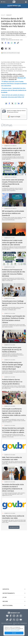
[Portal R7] (14, 1)
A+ (6, 48)
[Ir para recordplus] (7, 619)
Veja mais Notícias (14, 527)
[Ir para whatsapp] (17, 619)
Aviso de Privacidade (15, 630)
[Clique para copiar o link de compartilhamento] (18, 43)
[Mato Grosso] (14, 6)
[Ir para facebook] (10, 615)
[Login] (26, 1)
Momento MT (9, 15)
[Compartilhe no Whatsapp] (12, 43)
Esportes (6, 589)
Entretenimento (9, 593)
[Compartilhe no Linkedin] (8, 43)
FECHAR (14, 633)
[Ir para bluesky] (7, 615)
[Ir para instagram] (14, 615)
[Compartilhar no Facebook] (5, 43)
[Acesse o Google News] (15, 43)
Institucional (8, 605)
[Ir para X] (14, 619)
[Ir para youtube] (20, 619)
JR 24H (5, 597)
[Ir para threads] (20, 615)
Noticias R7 (3, 15)
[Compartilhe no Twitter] (2, 43)
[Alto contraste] (2, 48)
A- (9, 48)
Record (5, 601)
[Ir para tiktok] (10, 619)
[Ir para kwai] (17, 615)
